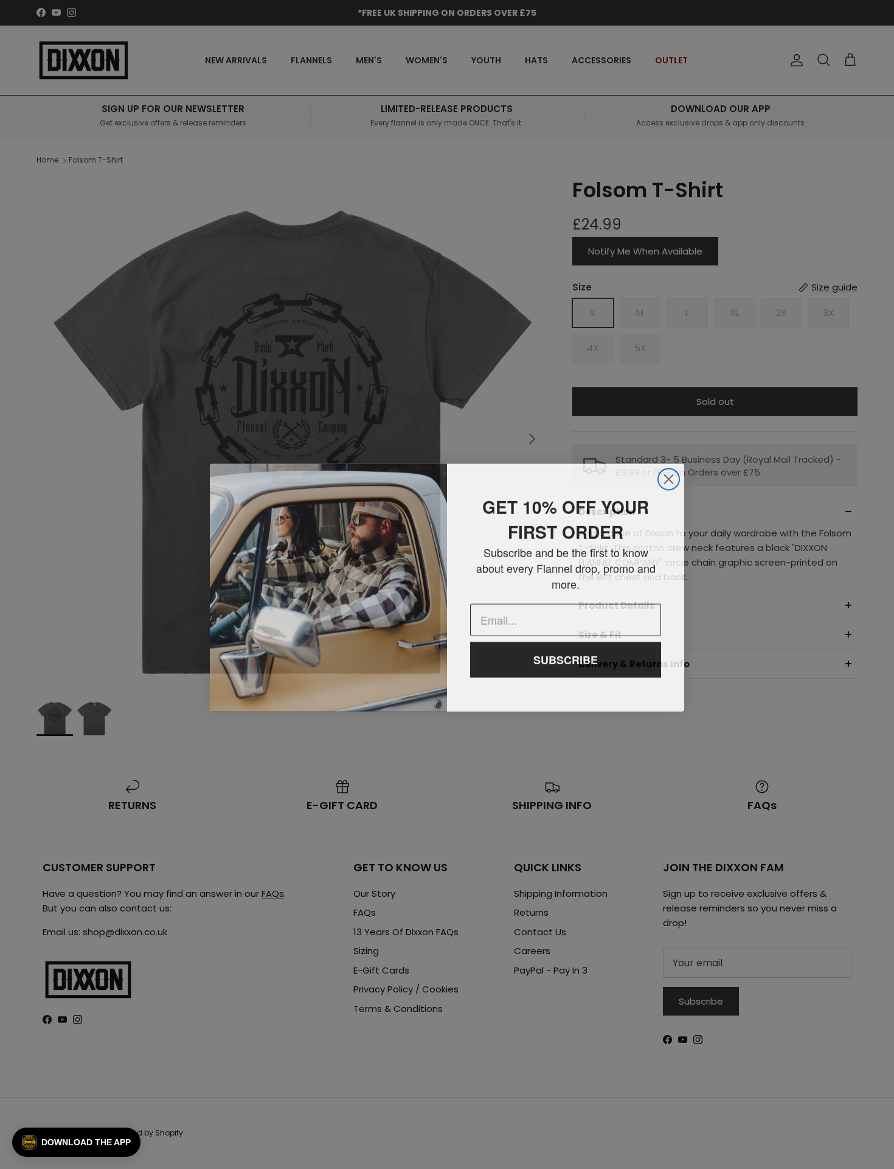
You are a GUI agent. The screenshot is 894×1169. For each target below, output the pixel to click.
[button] (76, 1142)
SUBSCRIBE (565, 657)
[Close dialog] (668, 476)
